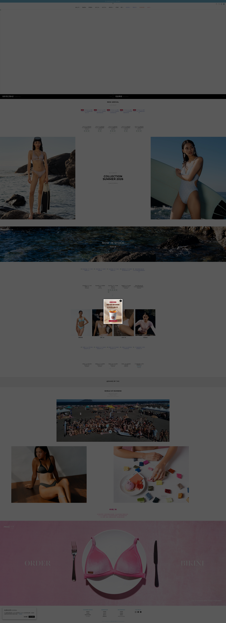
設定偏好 (26, 616)
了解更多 (20, 614)
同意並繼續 (31, 616)
